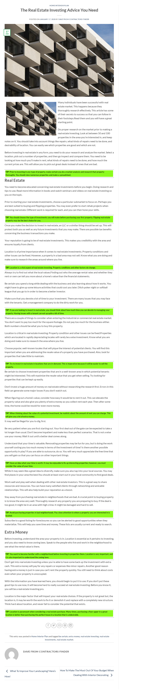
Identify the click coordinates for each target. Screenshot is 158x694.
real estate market (65, 639)
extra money (74, 636)
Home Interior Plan (59, 5)
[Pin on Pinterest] (64, 625)
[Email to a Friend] (59, 625)
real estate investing (90, 636)
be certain (63, 636)
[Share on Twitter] (53, 625)
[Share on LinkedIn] (70, 625)
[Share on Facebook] (48, 625)
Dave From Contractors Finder (73, 19)
